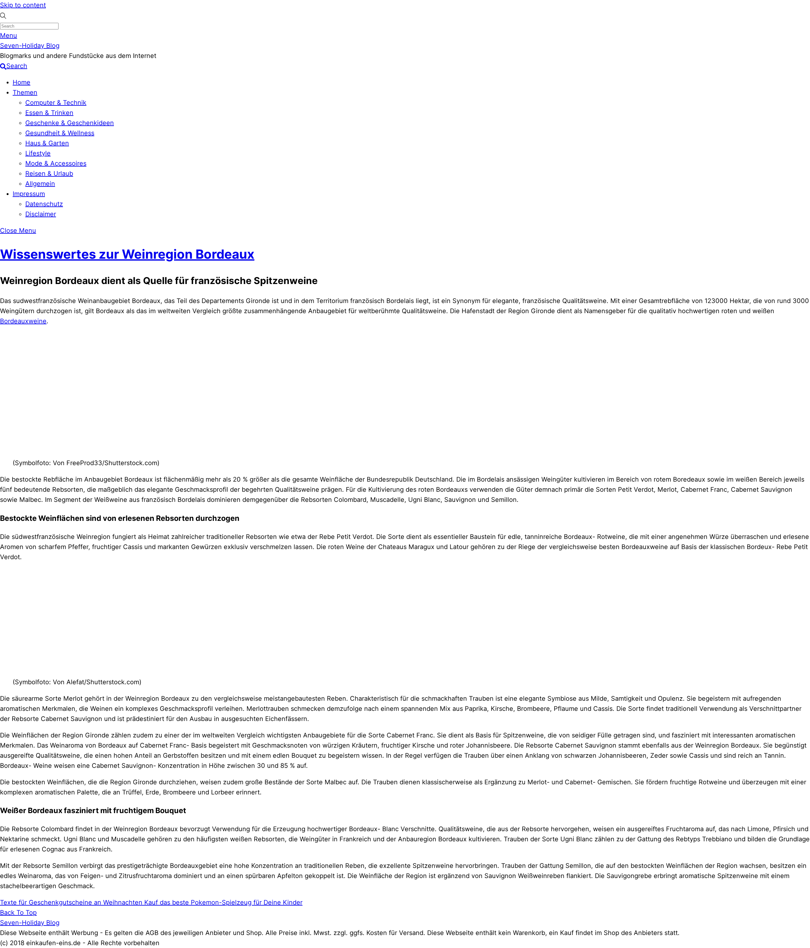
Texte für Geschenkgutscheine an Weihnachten (71, 902)
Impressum (29, 194)
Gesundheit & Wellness (59, 133)
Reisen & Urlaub (49, 173)
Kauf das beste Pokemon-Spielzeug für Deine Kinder (222, 902)
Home (21, 82)
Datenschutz (44, 204)
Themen (25, 92)
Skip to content (23, 5)
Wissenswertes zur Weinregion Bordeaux (127, 254)
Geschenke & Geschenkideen (69, 123)
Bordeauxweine (23, 321)
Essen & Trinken (49, 113)
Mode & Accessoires (55, 163)
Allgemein (40, 183)
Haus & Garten (47, 143)
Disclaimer (40, 214)
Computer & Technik (55, 102)
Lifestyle (38, 153)
